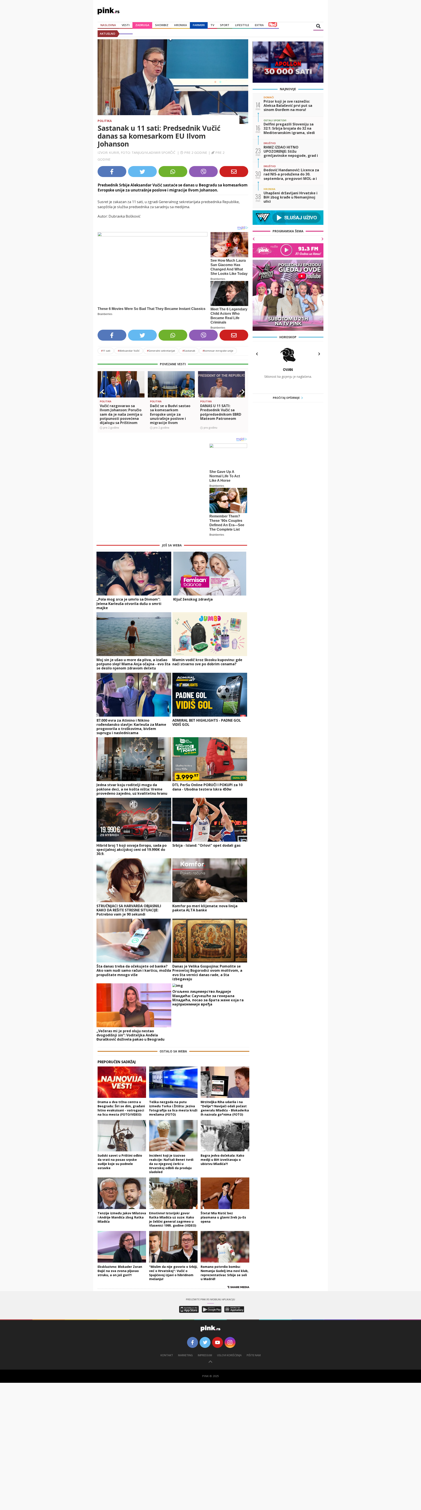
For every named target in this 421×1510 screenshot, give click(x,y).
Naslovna (108, 25)
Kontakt (167, 1355)
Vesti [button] (126, 25)
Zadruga (142, 25)
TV (212, 25)
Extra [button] (259, 25)
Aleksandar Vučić (128, 350)
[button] (102, 392)
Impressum (205, 1355)
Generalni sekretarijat (161, 350)
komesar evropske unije (218, 350)
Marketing (185, 1355)
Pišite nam (254, 1355)
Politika (105, 121)
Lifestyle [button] (242, 25)
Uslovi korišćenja (229, 1355)
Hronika (180, 25)
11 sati (105, 350)
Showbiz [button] (161, 25)
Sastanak (188, 350)
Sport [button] (224, 25)
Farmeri (199, 25)
